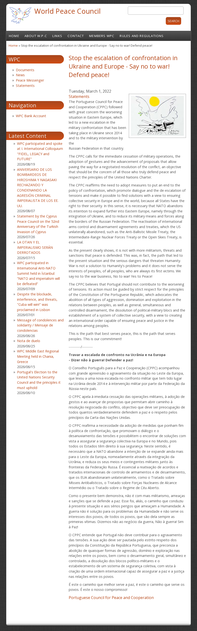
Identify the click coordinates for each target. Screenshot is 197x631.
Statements (79, 96)
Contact (76, 36)
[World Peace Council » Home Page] (20, 24)
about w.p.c (36, 36)
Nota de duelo (28, 340)
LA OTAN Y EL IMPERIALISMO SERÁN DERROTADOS (35, 247)
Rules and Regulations (142, 36)
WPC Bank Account (31, 116)
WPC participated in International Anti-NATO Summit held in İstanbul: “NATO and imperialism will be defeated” (38, 273)
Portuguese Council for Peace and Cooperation (111, 597)
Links (57, 36)
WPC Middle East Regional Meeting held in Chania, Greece (38, 356)
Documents (25, 70)
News (20, 75)
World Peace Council (67, 11)
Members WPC (101, 36)
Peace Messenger (30, 80)
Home (14, 36)
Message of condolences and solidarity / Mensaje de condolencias (40, 325)
